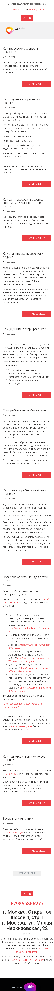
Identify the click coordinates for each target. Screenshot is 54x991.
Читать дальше (36, 84)
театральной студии (13, 832)
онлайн (27, 729)
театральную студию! (22, 726)
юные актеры (9, 774)
